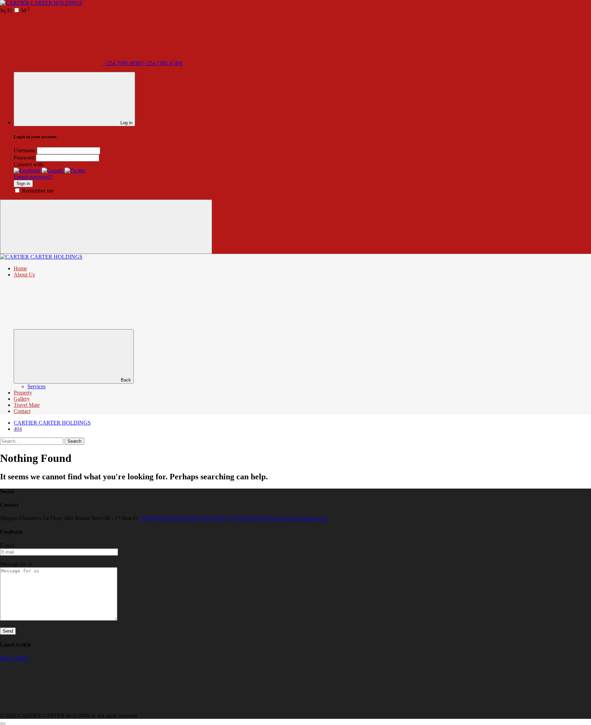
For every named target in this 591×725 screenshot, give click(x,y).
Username (25, 150)
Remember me (37, 191)
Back (126, 380)
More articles (14, 658)
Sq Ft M (15, 10)
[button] (28, 170)
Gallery (22, 399)
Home (20, 268)
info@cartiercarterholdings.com (293, 518)
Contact (22, 411)
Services (36, 386)
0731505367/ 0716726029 (229, 518)
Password (24, 157)
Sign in (23, 183)
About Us (24, 274)
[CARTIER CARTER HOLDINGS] (41, 3)
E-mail (7, 545)
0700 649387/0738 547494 (169, 518)
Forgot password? (33, 177)
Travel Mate (27, 405)
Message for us (16, 564)
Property (23, 393)
